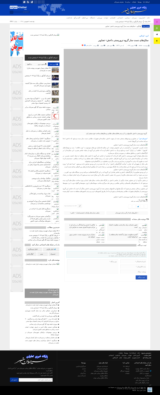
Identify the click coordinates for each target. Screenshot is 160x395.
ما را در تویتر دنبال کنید (142, 380)
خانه (148, 18)
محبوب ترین (41, 64)
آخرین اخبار (53, 64)
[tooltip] (157, 22)
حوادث (106, 18)
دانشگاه (92, 18)
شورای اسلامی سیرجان (101, 371)
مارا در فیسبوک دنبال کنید (141, 378)
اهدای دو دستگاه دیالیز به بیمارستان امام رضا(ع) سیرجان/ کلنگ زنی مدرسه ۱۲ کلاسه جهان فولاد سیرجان (37, 156)
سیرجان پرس (82, 375)
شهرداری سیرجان (102, 368)
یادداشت (69, 18)
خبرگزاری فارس (81, 366)
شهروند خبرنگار (124, 371)
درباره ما (127, 2)
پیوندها (139, 2)
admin (140, 45)
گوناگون (139, 26)
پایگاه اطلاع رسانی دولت (100, 378)
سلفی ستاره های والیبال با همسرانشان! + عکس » (84, 213)
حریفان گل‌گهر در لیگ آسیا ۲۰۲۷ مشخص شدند (128, 21)
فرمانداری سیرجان (102, 366)
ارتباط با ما (146, 2)
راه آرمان (83, 373)
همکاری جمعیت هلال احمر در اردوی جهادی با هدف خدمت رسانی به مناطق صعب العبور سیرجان (38, 117)
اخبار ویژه (142, 18)
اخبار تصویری (136, 357)
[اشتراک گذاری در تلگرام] (138, 206)
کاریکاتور (115, 357)
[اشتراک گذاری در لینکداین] (130, 206)
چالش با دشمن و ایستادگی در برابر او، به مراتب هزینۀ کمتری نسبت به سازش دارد (82, 226)
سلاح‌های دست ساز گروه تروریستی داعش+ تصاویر (123, 40)
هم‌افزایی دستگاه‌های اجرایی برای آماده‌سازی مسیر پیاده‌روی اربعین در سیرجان (39, 164)
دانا (85, 371)
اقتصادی (112, 18)
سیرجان (134, 18)
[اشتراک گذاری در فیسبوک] (146, 206)
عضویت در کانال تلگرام (143, 371)
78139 (134, 390)
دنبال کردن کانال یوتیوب (142, 368)
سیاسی (127, 18)
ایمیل (101, 45)
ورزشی (99, 18)
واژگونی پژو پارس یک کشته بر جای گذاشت (44, 238)
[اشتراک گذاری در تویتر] (142, 206)
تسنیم (84, 368)
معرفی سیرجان (119, 2)
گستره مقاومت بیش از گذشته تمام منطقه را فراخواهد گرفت (123, 236)
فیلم (120, 357)
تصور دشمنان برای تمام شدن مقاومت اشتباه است (123, 226)
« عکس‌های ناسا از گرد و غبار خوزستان (126, 213)
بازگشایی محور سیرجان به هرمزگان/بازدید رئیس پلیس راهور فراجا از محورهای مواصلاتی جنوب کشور (38, 218)
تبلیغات (134, 2)
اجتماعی (120, 18)
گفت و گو (77, 18)
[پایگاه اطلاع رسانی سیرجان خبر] (30, 366)
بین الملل (85, 18)
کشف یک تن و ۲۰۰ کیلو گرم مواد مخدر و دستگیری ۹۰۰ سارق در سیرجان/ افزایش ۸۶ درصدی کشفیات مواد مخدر (37, 101)
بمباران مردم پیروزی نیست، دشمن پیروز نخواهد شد (82, 236)
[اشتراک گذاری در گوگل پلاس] (134, 206)
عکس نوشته (127, 357)
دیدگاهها (29, 64)
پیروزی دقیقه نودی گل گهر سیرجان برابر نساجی (43, 240)
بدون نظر (109, 45)
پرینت (95, 45)
